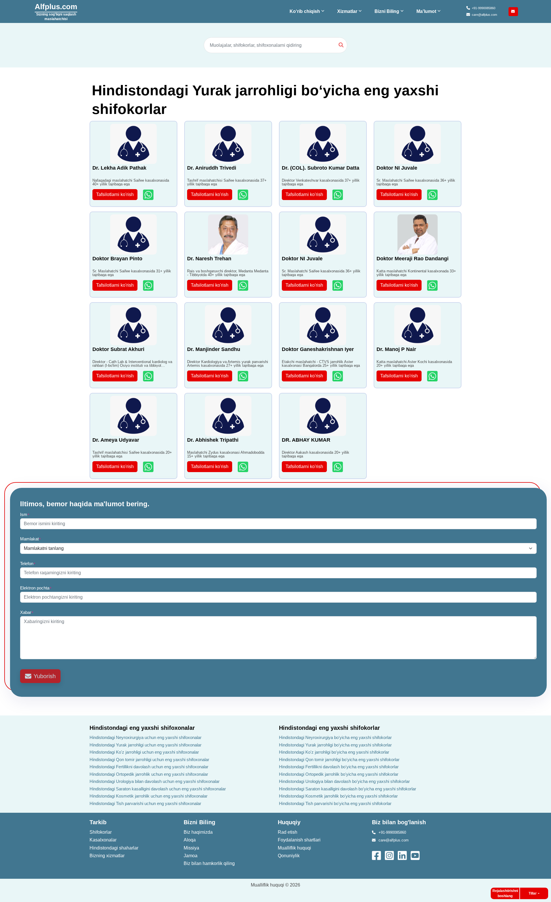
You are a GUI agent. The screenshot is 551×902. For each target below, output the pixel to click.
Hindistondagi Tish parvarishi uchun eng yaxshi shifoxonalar (145, 803)
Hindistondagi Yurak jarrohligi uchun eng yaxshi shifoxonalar (145, 744)
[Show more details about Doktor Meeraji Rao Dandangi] (433, 285)
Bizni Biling (199, 822)
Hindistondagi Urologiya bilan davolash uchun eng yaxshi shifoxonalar (155, 781)
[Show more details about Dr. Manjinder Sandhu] (243, 376)
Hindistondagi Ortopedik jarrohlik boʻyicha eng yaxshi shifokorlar (338, 774)
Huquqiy (289, 822)
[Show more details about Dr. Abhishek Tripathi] (243, 467)
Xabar (27, 612)
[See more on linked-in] (403, 855)
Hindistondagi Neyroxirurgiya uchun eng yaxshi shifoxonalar (145, 737)
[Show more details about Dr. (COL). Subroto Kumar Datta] (338, 195)
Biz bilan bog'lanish (399, 822)
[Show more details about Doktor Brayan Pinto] (149, 285)
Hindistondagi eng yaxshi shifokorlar (329, 728)
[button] (307, 11)
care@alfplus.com (484, 14)
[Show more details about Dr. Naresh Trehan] (243, 285)
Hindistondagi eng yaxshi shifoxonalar (142, 728)
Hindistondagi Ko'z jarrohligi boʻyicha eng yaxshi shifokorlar (334, 752)
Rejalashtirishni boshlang (505, 893)
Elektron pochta (36, 587)
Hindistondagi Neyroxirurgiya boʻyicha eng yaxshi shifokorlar (335, 737)
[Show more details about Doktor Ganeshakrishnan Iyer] (338, 376)
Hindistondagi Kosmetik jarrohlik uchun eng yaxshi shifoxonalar (148, 796)
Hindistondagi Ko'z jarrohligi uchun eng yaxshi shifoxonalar (144, 752)
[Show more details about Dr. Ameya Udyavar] (149, 467)
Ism (25, 514)
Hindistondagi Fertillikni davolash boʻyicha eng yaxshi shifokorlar (339, 766)
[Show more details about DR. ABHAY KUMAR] (338, 467)
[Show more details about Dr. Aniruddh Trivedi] (243, 195)
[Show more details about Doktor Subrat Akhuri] (149, 376)
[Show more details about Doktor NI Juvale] (433, 195)
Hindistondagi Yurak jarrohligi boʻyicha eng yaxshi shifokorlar (335, 744)
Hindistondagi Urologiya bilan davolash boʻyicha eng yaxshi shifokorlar (344, 781)
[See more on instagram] (390, 855)
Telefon (28, 563)
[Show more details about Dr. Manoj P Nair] (433, 376)
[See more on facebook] (377, 855)
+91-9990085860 (483, 8)
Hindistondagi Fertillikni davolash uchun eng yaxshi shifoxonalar (149, 766)
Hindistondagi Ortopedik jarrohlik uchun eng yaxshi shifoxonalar (149, 774)
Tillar (533, 893)
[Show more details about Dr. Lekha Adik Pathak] (149, 195)
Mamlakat (30, 538)
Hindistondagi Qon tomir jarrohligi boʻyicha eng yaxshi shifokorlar (339, 759)
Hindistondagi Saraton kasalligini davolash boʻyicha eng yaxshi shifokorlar (347, 788)
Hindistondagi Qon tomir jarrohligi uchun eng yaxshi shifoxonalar (149, 759)
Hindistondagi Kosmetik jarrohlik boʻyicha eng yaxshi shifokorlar (338, 796)
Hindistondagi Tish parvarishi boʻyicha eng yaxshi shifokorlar (335, 803)
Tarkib (98, 822)
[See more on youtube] (416, 855)
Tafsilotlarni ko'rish (115, 194)
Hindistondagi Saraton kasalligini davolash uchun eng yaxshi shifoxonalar (158, 788)
